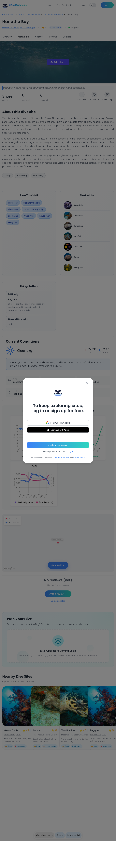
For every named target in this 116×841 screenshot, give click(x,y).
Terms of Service (62, 457)
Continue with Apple (60, 430)
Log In (70, 451)
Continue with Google (60, 423)
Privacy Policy (79, 457)
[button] (58, 420)
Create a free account (58, 445)
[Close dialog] (87, 383)
